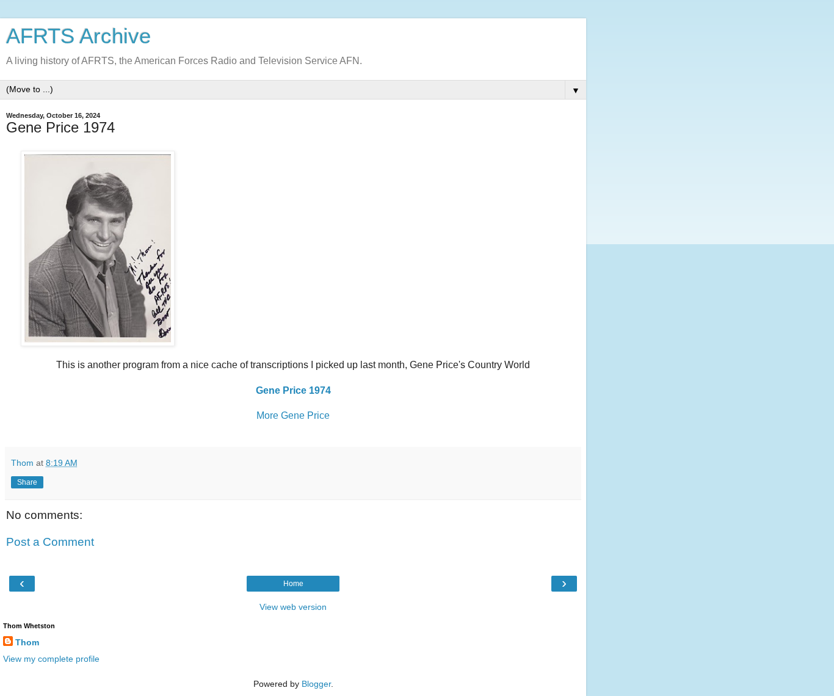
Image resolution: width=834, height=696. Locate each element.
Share (27, 482)
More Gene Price (293, 415)
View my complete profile (51, 659)
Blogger (316, 684)
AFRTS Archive (78, 36)
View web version (293, 607)
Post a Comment (50, 541)
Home (293, 583)
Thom (27, 642)
